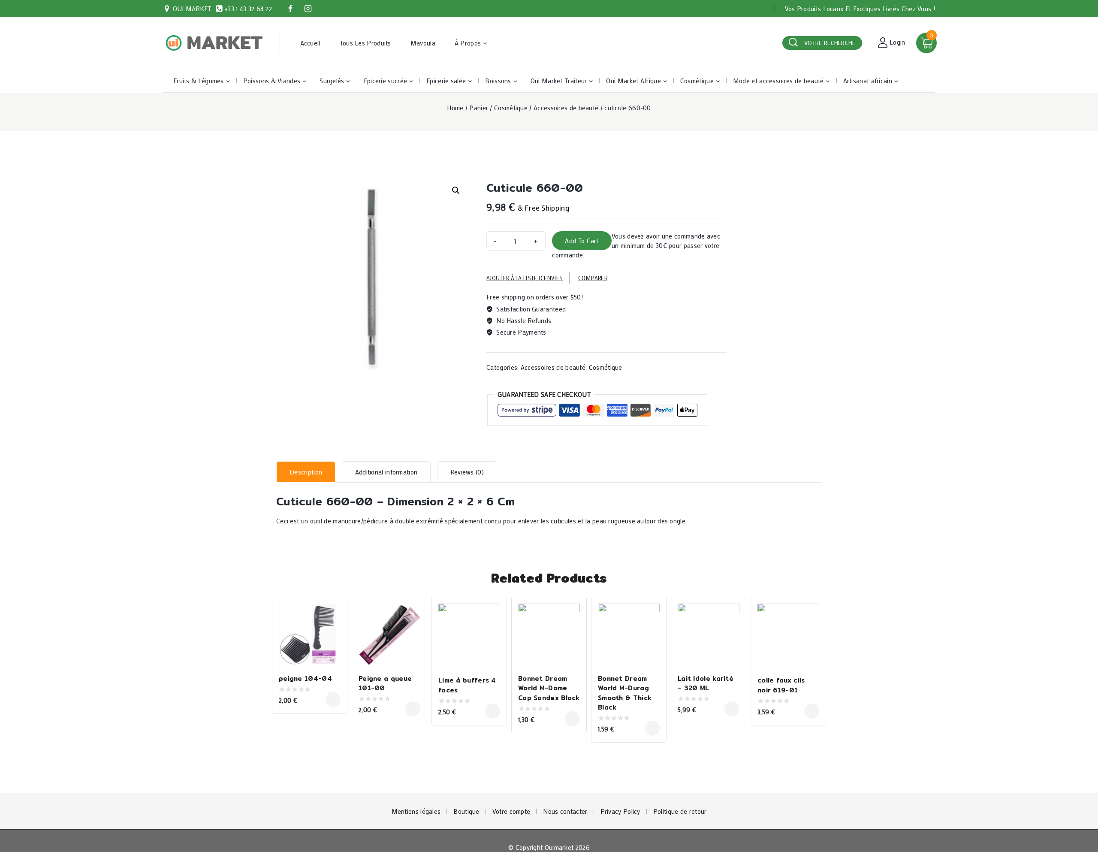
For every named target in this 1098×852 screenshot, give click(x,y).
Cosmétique (605, 367)
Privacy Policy (620, 811)
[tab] (305, 472)
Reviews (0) (467, 472)
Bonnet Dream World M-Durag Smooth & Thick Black (625, 693)
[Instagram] (308, 8)
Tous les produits (365, 43)
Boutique (466, 811)
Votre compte (511, 811)
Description (306, 472)
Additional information (386, 472)
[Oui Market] (214, 43)
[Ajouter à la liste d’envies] (330, 629)
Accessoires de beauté (553, 367)
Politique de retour (680, 811)
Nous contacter (565, 811)
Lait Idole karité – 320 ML (705, 683)
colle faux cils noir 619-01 (781, 685)
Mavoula (422, 43)
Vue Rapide (330, 611)
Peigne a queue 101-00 (385, 683)
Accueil (310, 43)
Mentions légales (416, 811)
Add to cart (581, 240)
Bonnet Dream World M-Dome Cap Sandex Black (549, 688)
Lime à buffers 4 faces (467, 685)
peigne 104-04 (305, 678)
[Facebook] (290, 8)
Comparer (592, 277)
